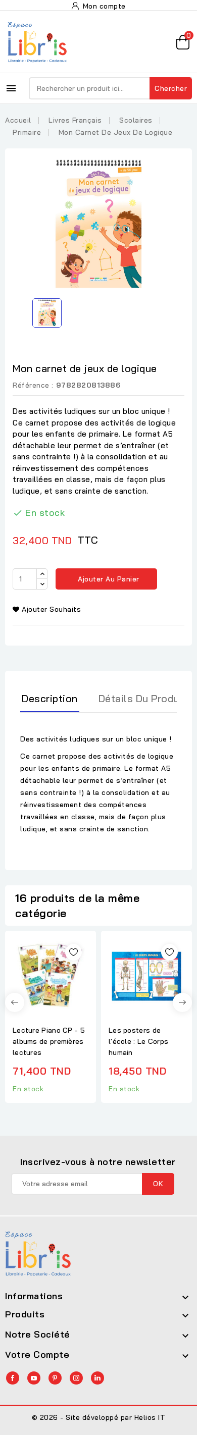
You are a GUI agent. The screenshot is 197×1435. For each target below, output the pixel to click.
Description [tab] (50, 698)
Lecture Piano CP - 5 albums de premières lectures (49, 1041)
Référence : (33, 385)
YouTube (33, 1378)
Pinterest (55, 1378)
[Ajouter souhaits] (73, 952)
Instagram (76, 1378)
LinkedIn (97, 1378)
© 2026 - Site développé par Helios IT (99, 1417)
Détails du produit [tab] (142, 698)
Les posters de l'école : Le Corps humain (138, 1041)
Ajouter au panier (107, 578)
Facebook (12, 1378)
